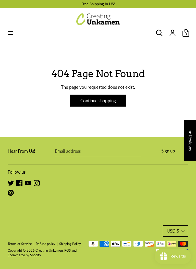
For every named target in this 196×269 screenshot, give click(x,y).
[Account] (172, 31)
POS (67, 250)
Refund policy (45, 244)
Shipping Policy (70, 244)
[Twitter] (11, 182)
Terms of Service (20, 244)
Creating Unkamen (49, 250)
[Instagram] (37, 182)
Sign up (168, 150)
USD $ (173, 231)
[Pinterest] (11, 192)
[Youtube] (28, 182)
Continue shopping (98, 100)
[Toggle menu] (10, 33)
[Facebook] (19, 182)
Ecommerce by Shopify (24, 255)
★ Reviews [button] (190, 140)
